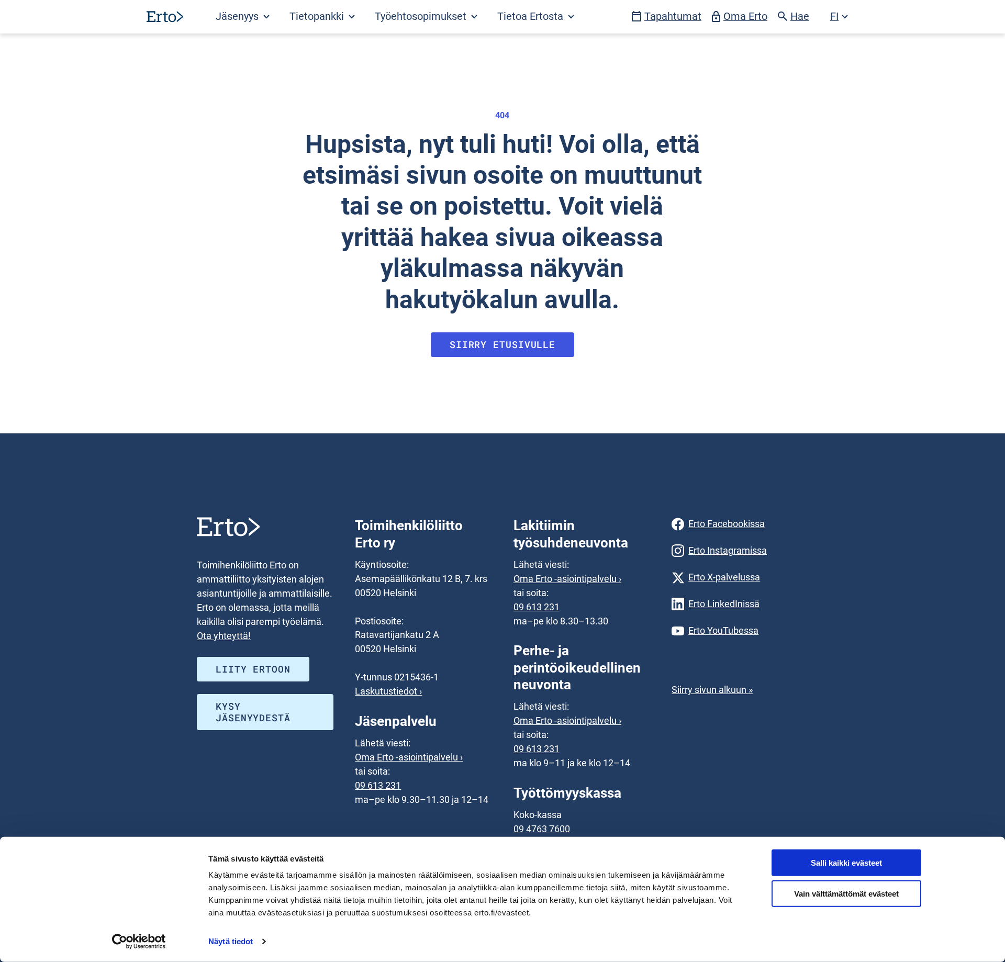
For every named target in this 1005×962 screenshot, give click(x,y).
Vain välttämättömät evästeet (846, 893)
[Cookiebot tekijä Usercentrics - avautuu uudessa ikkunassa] (139, 941)
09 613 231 (378, 785)
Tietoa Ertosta (531, 16)
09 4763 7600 (541, 828)
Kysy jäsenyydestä (253, 712)
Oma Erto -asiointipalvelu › (409, 757)
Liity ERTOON (253, 669)
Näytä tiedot (230, 941)
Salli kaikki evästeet (846, 862)
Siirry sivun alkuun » (712, 689)
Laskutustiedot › (388, 691)
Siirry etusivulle (502, 344)
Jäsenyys (238, 16)
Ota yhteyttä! (224, 635)
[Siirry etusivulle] (165, 16)
